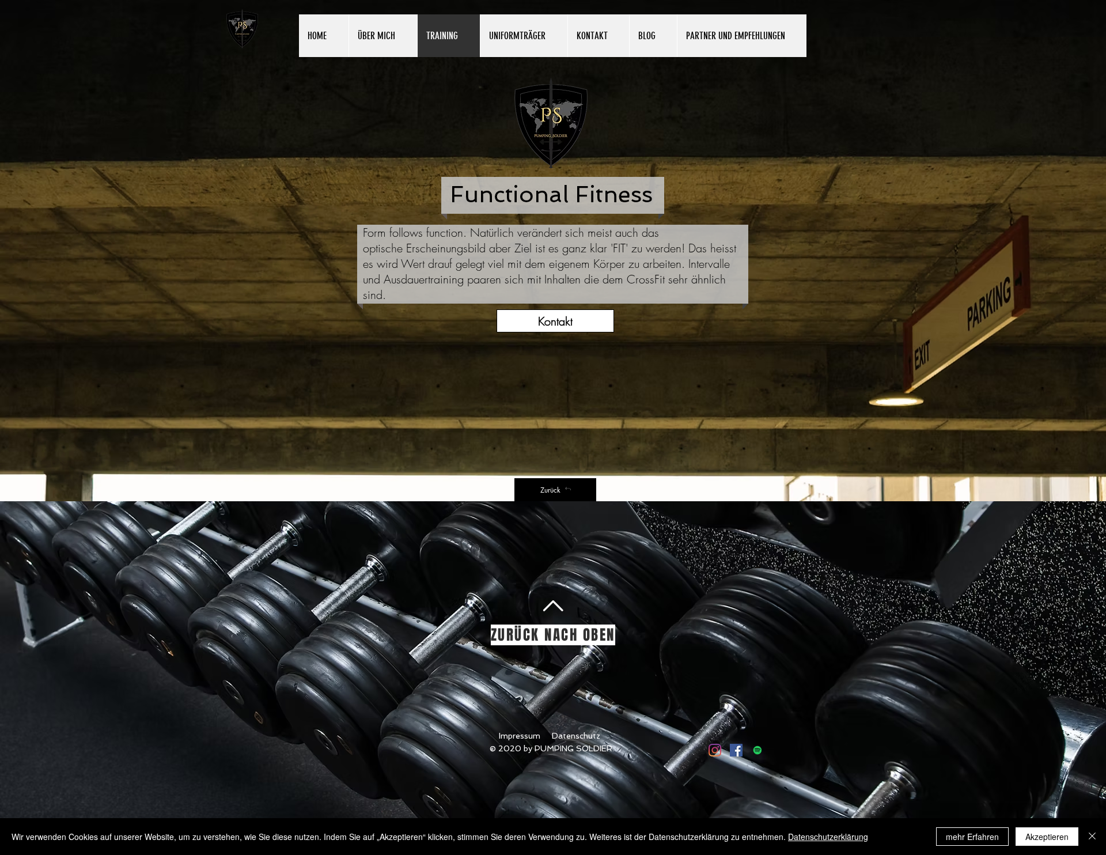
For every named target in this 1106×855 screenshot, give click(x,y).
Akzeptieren (1047, 836)
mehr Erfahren (972, 836)
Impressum (519, 735)
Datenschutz (576, 735)
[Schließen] (1092, 836)
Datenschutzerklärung (828, 836)
